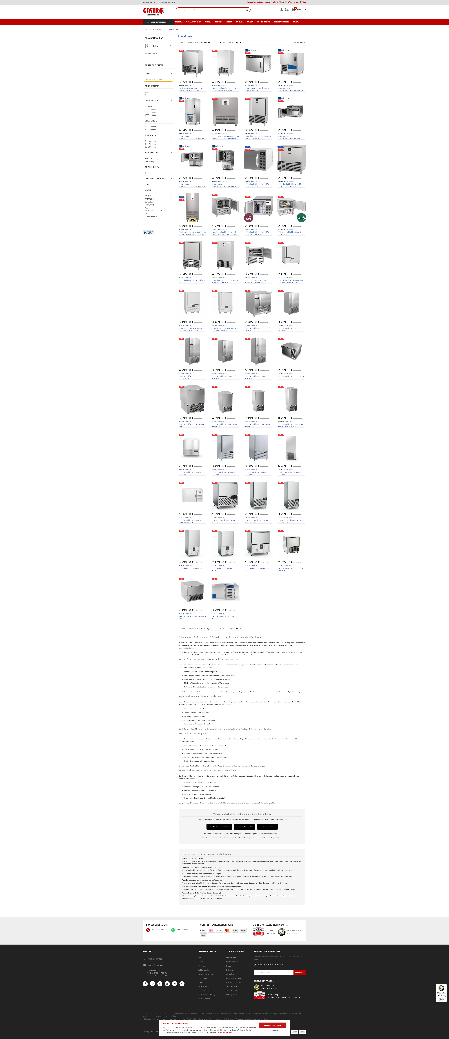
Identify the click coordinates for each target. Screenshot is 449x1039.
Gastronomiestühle (233, 978)
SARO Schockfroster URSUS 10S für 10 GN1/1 (290, 329)
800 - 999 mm (150, 112)
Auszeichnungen (205, 990)
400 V (147, 95)
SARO (147, 213)
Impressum (202, 978)
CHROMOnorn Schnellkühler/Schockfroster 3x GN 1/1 (291, 138)
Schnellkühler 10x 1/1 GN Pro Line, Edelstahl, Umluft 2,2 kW (225, 329)
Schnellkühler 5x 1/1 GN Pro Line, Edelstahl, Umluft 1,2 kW (291, 281)
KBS (146, 208)
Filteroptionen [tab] (154, 65)
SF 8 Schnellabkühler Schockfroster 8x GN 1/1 (192, 281)
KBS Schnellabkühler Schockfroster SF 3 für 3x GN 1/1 (258, 233)
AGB (200, 982)
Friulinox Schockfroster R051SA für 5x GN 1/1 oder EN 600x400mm (225, 137)
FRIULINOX (149, 205)
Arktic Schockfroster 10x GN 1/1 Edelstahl (224, 473)
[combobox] (209, 10)
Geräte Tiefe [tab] (151, 121)
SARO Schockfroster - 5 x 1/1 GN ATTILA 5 (290, 569)
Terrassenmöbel (232, 990)
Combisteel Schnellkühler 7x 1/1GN (223, 569)
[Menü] (445, 985)
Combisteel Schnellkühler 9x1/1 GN (191, 569)
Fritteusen (230, 970)
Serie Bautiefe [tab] (152, 135)
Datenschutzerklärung (225, 1032)
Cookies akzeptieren (272, 1025)
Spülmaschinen (232, 962)
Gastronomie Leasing (206, 994)
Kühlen (158, 30)
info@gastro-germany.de (157, 965)
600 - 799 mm (150, 109)
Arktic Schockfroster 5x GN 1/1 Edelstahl (191, 473)
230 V (147, 92)
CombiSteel (149, 202)
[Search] (246, 10)
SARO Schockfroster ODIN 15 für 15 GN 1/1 (257, 377)
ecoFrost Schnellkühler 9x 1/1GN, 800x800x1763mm (291, 521)
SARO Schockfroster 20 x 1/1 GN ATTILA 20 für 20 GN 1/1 (290, 425)
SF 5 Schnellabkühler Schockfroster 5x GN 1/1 (291, 233)
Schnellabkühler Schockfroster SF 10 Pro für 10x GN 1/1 (225, 281)
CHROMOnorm (151, 216)
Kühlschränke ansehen (244, 827)
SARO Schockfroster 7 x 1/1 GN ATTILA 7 (192, 425)
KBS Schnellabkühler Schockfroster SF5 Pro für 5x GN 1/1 (291, 185)
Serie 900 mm (150, 147)
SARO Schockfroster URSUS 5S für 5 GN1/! (258, 329)
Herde (228, 966)
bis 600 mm (150, 106)
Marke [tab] (148, 190)
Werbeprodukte (232, 994)
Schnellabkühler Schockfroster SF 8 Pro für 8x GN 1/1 (258, 137)
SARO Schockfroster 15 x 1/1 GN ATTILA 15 (257, 425)
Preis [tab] (147, 73)
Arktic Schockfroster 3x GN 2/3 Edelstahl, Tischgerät (191, 521)
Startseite (147, 30)
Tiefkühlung (149, 161)
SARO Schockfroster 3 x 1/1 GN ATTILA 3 (192, 617)
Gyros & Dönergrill (233, 982)
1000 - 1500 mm (152, 115)
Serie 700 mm (150, 144)
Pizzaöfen (230, 974)
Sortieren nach (193, 42)
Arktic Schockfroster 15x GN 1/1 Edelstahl (290, 473)
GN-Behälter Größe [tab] (155, 178)
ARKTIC (148, 196)
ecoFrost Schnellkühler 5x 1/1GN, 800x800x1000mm (225, 521)
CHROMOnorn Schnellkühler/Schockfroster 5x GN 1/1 (192, 186)
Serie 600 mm (150, 141)
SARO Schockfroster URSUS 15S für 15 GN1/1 (191, 377)
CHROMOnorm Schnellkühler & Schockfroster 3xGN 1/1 (257, 89)
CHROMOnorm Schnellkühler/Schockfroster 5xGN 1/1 (291, 90)
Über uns (202, 966)
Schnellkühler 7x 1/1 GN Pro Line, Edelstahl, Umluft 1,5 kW (192, 329)
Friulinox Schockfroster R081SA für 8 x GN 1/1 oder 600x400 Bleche (192, 233)
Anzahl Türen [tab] (152, 167)
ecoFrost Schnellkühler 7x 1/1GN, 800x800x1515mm (258, 521)
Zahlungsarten (204, 970)
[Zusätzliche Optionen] (148, 231)
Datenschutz (203, 986)
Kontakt (201, 962)
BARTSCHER (149, 199)
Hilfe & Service (204, 999)
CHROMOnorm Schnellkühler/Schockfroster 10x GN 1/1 (191, 138)
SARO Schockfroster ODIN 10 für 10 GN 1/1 (224, 377)
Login (200, 958)
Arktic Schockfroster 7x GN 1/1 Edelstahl (257, 473)
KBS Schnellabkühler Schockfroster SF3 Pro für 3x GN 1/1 (258, 185)
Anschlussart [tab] (152, 86)
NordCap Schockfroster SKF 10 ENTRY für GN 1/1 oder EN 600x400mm (224, 90)
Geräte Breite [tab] (151, 100)
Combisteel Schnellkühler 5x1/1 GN (257, 569)
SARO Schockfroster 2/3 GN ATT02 (291, 376)
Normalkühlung (151, 158)
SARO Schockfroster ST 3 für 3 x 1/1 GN (224, 617)
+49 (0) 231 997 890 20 (155, 959)
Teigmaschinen (232, 986)
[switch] (441, 999)
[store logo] (158, 12)
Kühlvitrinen (231, 958)
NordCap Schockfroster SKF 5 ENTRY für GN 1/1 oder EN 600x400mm (190, 90)
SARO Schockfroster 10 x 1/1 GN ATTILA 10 (224, 425)
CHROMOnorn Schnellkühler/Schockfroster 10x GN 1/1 (224, 186)
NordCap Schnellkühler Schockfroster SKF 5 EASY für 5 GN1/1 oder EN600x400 (224, 234)
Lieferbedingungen (205, 974)
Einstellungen (272, 1031)
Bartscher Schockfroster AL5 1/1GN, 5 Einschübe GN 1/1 (256, 281)
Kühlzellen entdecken (267, 827)
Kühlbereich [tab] (151, 152)
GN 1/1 (150, 184)
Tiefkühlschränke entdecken (219, 827)
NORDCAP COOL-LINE (154, 211)
